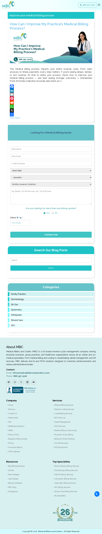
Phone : (16, 376)
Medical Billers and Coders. (50, 531)
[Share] (51, 114)
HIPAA (10, 430)
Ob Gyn (14, 304)
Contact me (51, 234)
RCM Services (59, 426)
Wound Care (17, 320)
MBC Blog (12, 487)
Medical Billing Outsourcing (65, 430)
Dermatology (17, 299)
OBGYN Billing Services (63, 474)
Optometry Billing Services (65, 483)
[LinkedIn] (51, 91)
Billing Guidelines (15, 483)
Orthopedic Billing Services (65, 479)
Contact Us (12, 413)
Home (10, 405)
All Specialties (60, 496)
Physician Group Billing (63, 435)
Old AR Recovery (61, 443)
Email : (28, 373)
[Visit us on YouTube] (33, 382)
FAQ (9, 422)
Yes (48, 213)
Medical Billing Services (63, 405)
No (55, 213)
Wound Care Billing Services (65, 491)
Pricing (11, 443)
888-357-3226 (89, 5)
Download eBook (15, 447)
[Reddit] (51, 102)
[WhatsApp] (51, 106)
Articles (11, 470)
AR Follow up (59, 418)
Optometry (16, 310)
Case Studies (13, 479)
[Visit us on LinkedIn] (27, 382)
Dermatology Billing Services (66, 470)
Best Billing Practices (16, 466)
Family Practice (18, 294)
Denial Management (62, 422)
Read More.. (15, 118)
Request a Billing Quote (17, 439)
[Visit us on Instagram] (14, 382)
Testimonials (13, 418)
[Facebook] (51, 87)
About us (11, 409)
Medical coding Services (64, 409)
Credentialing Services (63, 413)
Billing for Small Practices (64, 439)
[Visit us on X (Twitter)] (21, 382)
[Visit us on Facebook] (8, 382)
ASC (13, 325)
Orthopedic (16, 315)
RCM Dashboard (61, 447)
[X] (51, 110)
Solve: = (16, 217)
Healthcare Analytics (16, 426)
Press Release (13, 474)
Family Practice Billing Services (66, 466)
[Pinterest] (51, 98)
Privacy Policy (13, 435)
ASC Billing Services (62, 487)
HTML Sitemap (14, 451)
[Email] (51, 95)
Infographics (13, 491)
